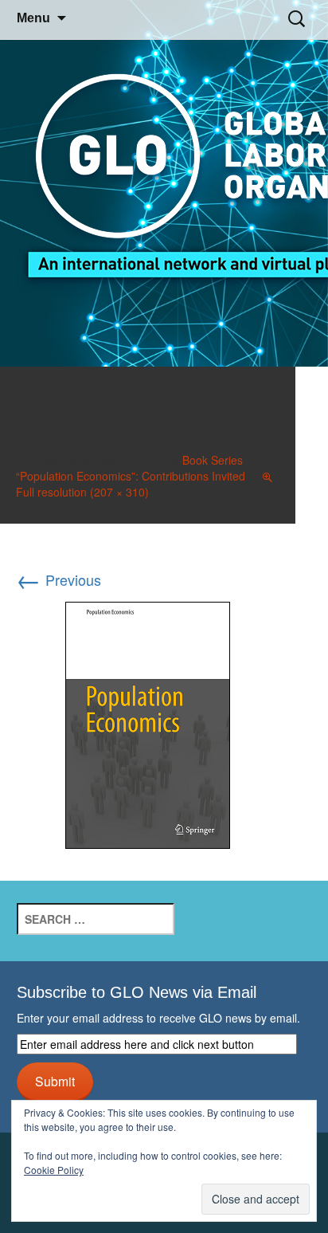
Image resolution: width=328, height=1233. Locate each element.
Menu (33, 18)
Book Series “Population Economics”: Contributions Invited (130, 468)
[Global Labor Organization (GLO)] (164, 184)
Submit (55, 1081)
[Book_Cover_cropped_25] (147, 722)
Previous (58, 579)
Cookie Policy (54, 1169)
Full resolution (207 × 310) (82, 492)
